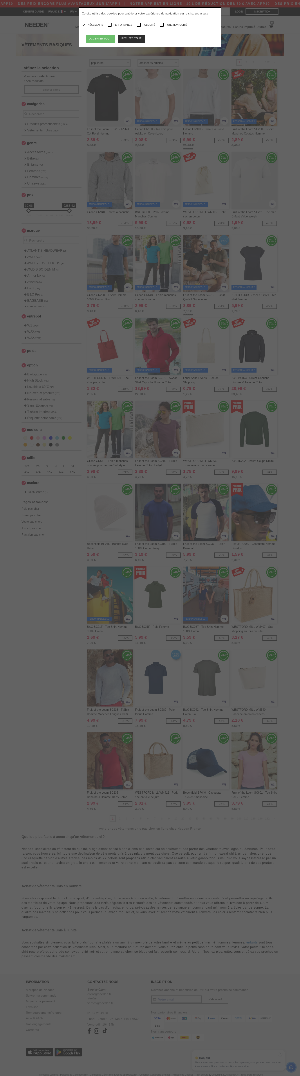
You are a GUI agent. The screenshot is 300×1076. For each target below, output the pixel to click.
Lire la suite (201, 13)
